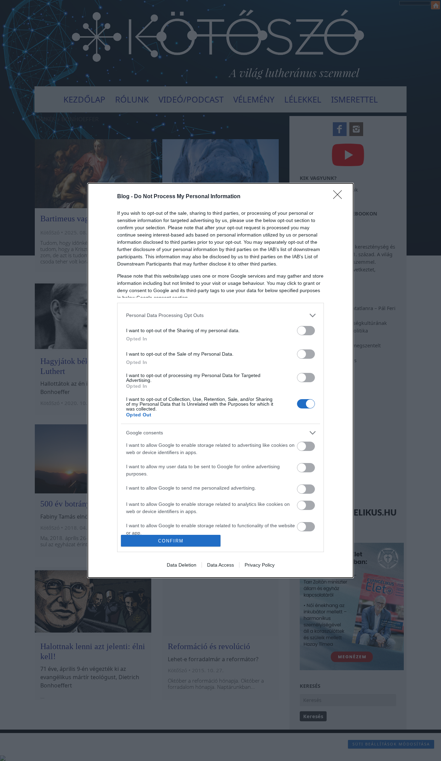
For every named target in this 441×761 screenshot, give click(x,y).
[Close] (339, 196)
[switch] (306, 330)
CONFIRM (171, 540)
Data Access (220, 565)
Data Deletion (181, 565)
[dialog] (220, 380)
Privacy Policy (260, 565)
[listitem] (220, 315)
